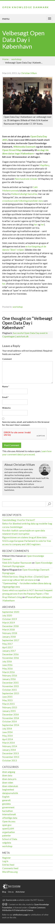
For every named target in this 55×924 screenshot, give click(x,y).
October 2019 (9, 619)
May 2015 (7, 700)
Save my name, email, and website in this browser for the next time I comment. (26, 423)
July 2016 (7, 661)
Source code (11, 900)
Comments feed (10, 868)
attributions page (20, 914)
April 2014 (7, 739)
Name (5, 386)
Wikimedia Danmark (24, 146)
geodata (6, 803)
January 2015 (9, 710)
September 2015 (10, 693)
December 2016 (10, 654)
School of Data (9, 839)
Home (5, 59)
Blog (4, 892)
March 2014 (8, 742)
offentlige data (9, 817)
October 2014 (9, 721)
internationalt (9, 814)
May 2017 (7, 643)
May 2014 (7, 735)
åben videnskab (10, 786)
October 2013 (9, 760)
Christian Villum (29, 73)
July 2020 (7, 615)
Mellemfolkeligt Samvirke (24, 193)
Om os (11, 892)
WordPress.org (10, 871)
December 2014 (10, 714)
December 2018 (10, 626)
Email (5, 397)
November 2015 (10, 686)
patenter (6, 835)
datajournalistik (10, 793)
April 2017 (7, 647)
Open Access (8, 821)
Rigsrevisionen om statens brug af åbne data (24, 537)
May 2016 (7, 668)
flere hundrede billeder (26, 178)
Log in (5, 861)
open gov (6, 824)
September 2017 (10, 640)
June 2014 (7, 732)
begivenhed (8, 789)
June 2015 (7, 696)
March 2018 (8, 629)
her (35, 224)
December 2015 (10, 682)
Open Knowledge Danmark (25, 7)
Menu (5, 18)
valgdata (6, 842)
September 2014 (10, 725)
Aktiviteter (20, 892)
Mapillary (44, 165)
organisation (8, 832)
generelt (6, 800)
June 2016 (7, 664)
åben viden (7, 782)
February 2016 (9, 675)
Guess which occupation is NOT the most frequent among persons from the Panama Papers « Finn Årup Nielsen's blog (27, 593)
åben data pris (9, 779)
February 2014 (9, 746)
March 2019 (8, 622)
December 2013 (10, 753)
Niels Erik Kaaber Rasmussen (17, 562)
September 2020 (10, 611)
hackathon (7, 810)
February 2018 (9, 633)
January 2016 (9, 679)
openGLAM (8, 828)
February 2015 (9, 707)
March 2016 (8, 672)
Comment (7, 359)
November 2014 (10, 718)
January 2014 (9, 749)
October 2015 (9, 689)
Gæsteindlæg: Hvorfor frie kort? (18, 519)
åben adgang (8, 771)
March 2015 (8, 703)
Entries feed (8, 864)
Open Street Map (11, 150)
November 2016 (10, 657)
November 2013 (10, 756)
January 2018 (9, 636)
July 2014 (7, 728)
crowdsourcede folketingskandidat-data (22, 200)
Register (6, 857)
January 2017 (9, 650)
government (8, 807)
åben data (7, 775)
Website (6, 408)
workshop (16, 59)
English (5, 796)
